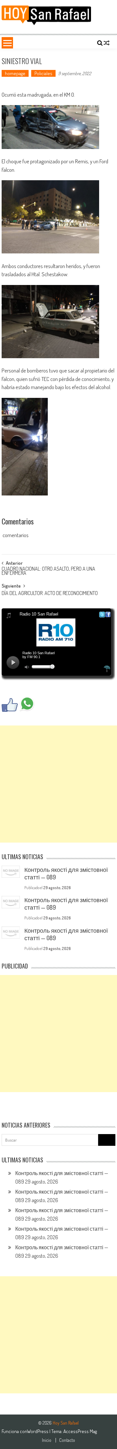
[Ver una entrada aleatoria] (107, 43)
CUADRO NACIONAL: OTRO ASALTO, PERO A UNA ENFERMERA (48, 571)
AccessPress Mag (80, 1431)
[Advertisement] (58, 784)
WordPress (38, 1431)
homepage (15, 73)
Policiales (43, 73)
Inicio (46, 1440)
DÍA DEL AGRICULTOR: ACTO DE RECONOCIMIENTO (50, 593)
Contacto (67, 1440)
